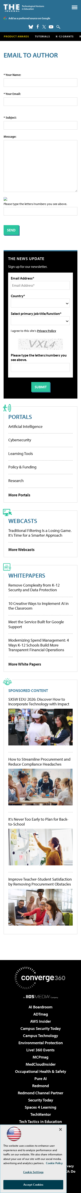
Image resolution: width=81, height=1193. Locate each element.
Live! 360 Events (40, 1049)
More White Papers (24, 664)
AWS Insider (40, 1021)
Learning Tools (20, 453)
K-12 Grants (65, 36)
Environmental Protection (40, 1042)
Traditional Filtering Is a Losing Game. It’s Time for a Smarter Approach (40, 533)
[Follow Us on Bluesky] (31, 27)
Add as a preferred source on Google (29, 18)
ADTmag (40, 1014)
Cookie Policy (54, 1163)
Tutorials (42, 36)
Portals (20, 416)
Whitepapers (26, 575)
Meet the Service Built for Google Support (36, 624)
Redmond (40, 1085)
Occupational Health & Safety (40, 1071)
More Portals (19, 494)
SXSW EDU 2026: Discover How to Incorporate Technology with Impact (38, 701)
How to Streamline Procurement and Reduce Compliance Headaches (39, 761)
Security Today (40, 1100)
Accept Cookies (33, 1184)
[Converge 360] (40, 978)
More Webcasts (21, 549)
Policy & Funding (22, 467)
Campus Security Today (40, 1028)
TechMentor (40, 1114)
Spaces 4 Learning (40, 1107)
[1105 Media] (40, 996)
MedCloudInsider (41, 1064)
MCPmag (40, 1057)
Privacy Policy (46, 331)
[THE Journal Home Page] (24, 7)
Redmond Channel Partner (40, 1092)
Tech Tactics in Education (40, 1121)
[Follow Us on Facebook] (38, 26)
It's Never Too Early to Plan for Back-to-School (38, 821)
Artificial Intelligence (25, 426)
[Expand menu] (75, 8)
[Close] (60, 1129)
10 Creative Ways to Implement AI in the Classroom (38, 606)
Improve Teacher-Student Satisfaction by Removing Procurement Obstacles (40, 881)
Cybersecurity (19, 439)
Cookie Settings (33, 1172)
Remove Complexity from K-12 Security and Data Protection (34, 588)
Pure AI (40, 1078)
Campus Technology (40, 1035)
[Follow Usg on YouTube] (51, 27)
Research (16, 480)
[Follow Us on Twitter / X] (44, 27)
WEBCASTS (22, 521)
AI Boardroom (40, 1006)
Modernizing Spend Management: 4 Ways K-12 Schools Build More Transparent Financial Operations (38, 645)
